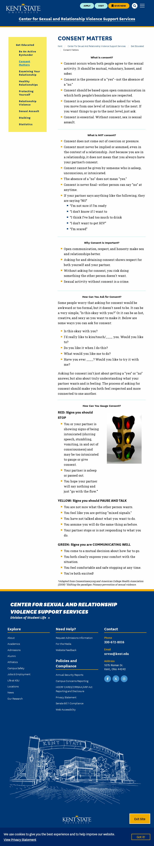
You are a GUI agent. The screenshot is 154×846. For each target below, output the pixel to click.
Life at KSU (13, 680)
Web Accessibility (66, 709)
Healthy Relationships (28, 82)
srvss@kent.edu (116, 654)
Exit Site (139, 818)
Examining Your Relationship (29, 72)
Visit (101, 6)
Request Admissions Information (74, 638)
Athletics (13, 662)
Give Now (120, 6)
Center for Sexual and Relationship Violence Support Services (77, 18)
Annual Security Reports (69, 675)
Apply (87, 6)
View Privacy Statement (20, 839)
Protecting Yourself (26, 92)
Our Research (15, 698)
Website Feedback (66, 650)
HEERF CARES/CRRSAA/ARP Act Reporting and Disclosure (74, 689)
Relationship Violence (27, 102)
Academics (14, 644)
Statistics (26, 124)
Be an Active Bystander (27, 53)
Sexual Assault (29, 111)
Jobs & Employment (19, 674)
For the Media (63, 644)
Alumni (12, 656)
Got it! (141, 836)
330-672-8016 (114, 642)
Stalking (25, 117)
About (11, 638)
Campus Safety (16, 668)
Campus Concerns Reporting (72, 681)
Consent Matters (24, 63)
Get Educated (137, 46)
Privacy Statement (66, 697)
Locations (13, 686)
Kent (60, 46)
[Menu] (142, 6)
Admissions (14, 650)
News (11, 692)
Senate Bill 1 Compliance (69, 703)
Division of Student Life (28, 617)
